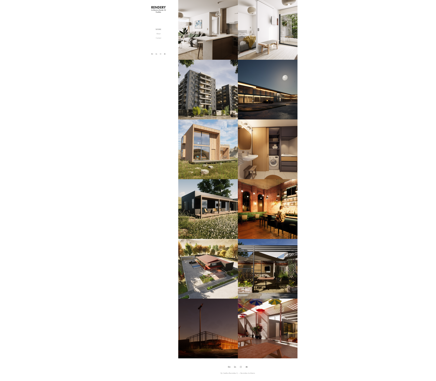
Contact (158, 38)
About (158, 34)
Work (158, 29)
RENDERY (158, 7)
